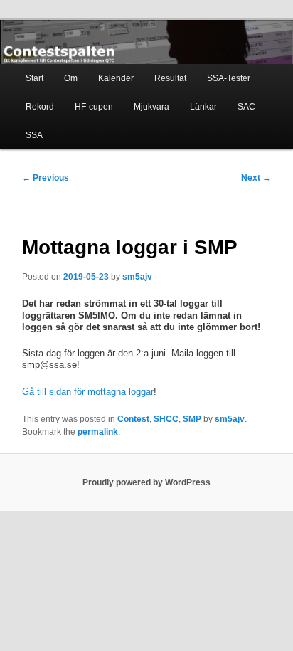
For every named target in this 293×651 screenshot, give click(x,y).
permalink (98, 432)
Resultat (170, 78)
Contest (133, 419)
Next (256, 178)
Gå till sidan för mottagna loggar (88, 391)
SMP (192, 419)
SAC (246, 107)
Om (71, 78)
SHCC (166, 419)
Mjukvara (151, 107)
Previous (45, 178)
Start (34, 78)
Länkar (203, 107)
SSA (34, 135)
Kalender (116, 78)
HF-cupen (94, 107)
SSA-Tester (228, 78)
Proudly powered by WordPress (146, 482)
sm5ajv (137, 277)
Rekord (40, 107)
